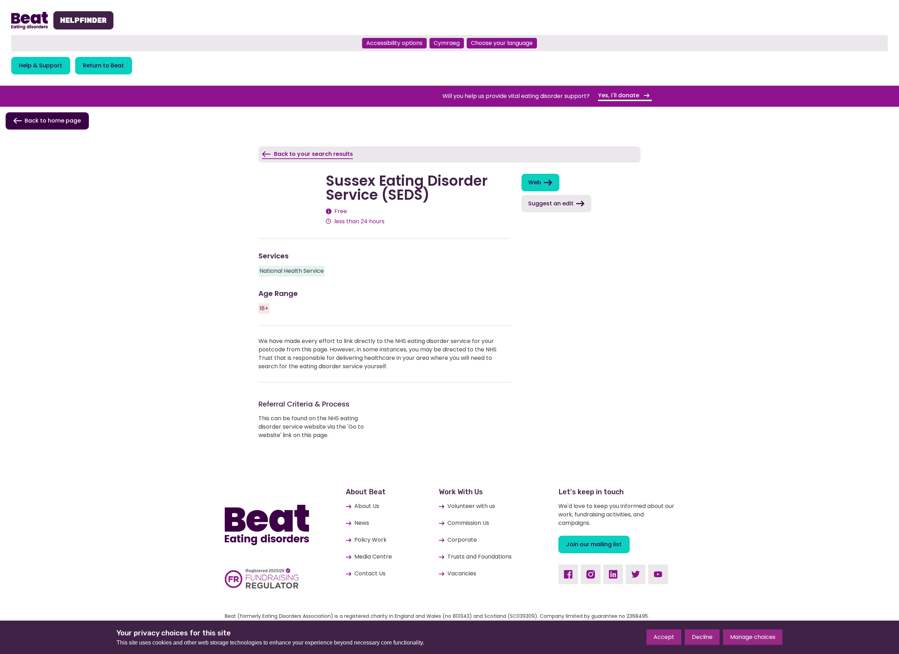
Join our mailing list (594, 544)
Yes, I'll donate (619, 95)
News (361, 523)
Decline (702, 637)
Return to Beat (103, 65)
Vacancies (461, 573)
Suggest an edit (550, 203)
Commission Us (468, 523)
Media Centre (373, 557)
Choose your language (502, 43)
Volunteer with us (471, 506)
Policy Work (370, 540)
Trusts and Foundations (479, 557)
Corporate (462, 540)
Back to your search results (313, 154)
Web (534, 182)
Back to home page (53, 121)
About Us (366, 506)
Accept (664, 637)
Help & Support (40, 65)
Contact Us (370, 573)
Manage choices (752, 637)
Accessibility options (394, 43)
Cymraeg (447, 43)
